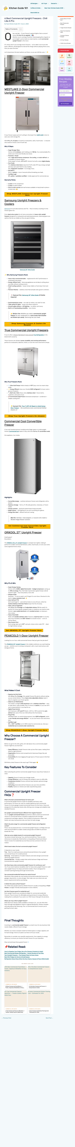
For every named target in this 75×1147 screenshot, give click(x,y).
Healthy (62, 69)
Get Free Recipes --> (66, 103)
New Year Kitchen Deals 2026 (53, 8)
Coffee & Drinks (35, 8)
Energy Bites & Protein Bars (65, 19)
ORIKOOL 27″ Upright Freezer (23, 532)
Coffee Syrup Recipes (65, 43)
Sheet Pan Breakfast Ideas (65, 31)
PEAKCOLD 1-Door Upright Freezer (26, 635)
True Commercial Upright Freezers (26, 330)
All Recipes (34, 3)
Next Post (49, 1018)
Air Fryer (44, 3)
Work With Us (34, 13)
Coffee (69, 69)
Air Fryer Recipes (64, 40)
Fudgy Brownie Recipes (65, 27)
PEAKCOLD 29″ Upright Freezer (16, 644)
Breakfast (69, 56)
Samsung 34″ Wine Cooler (27, 269)
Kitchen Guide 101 (18, 8)
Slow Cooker (69, 62)
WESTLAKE (40, 135)
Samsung (7, 208)
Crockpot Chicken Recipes (64, 36)
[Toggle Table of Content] (19, 29)
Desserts (54, 3)
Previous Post (6, 1018)
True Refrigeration (39, 335)
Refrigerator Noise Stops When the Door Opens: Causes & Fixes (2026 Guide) (26, 959)
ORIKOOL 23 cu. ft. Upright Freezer (17, 543)
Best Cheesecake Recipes (64, 24)
